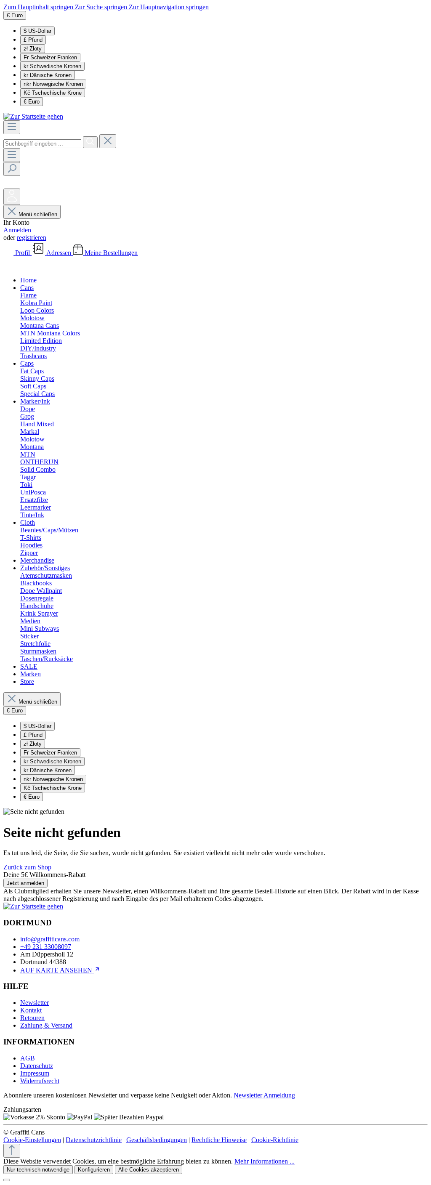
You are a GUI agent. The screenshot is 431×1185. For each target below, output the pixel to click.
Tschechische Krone (53, 93)
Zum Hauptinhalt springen (39, 7)
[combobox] (42, 143)
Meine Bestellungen (111, 252)
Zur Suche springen (102, 7)
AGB (27, 1058)
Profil (23, 252)
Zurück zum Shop (27, 867)
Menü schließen (38, 214)
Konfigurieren (94, 1169)
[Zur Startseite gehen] (33, 116)
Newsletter (34, 1002)
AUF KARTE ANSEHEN (57, 970)
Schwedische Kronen (52, 66)
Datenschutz (36, 1065)
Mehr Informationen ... (264, 1161)
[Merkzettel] (9, 184)
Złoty (33, 48)
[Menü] (11, 127)
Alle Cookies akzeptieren (148, 1169)
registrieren (31, 237)
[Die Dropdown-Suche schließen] (107, 141)
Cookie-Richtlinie (274, 1139)
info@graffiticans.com (50, 939)
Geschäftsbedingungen (156, 1139)
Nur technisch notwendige (38, 1169)
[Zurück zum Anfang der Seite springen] (11, 1151)
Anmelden (17, 230)
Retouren (32, 1017)
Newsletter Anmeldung (264, 1095)
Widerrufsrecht (39, 1080)
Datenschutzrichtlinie (94, 1139)
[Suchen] (90, 142)
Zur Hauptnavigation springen (169, 7)
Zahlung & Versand (46, 1025)
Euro (32, 101)
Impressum (34, 1073)
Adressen (59, 252)
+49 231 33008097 (45, 946)
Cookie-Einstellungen (32, 1139)
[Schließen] (6, 1180)
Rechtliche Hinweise (219, 1139)
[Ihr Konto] (11, 197)
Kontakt (31, 1010)
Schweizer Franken (50, 57)
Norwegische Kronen (53, 84)
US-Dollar (37, 31)
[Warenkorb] (9, 265)
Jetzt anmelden (25, 883)
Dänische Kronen (48, 75)
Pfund (33, 40)
